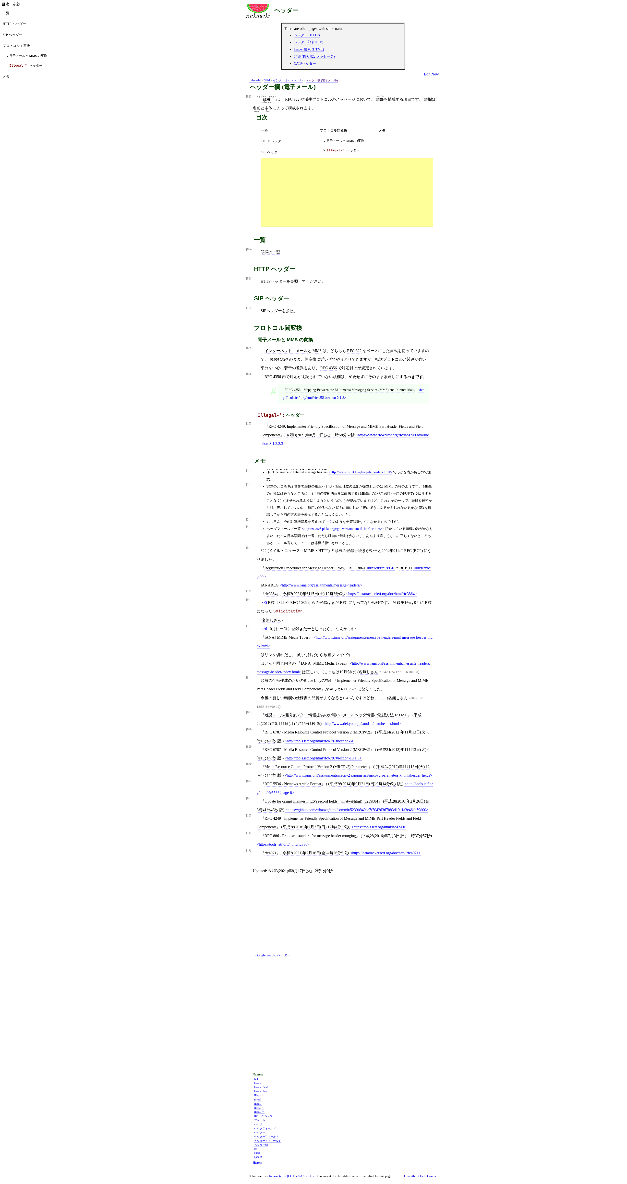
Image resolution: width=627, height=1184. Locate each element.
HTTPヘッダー (273, 281)
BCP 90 (405, 568)
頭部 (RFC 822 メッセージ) (314, 56)
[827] (249, 712)
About (415, 1176)
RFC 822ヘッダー (264, 1115)
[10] (248, 815)
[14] (248, 850)
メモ (382, 130)
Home (406, 1176)
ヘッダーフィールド (266, 1136)
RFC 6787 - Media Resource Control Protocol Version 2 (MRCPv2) (317, 732)
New (435, 74)
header (258, 1083)
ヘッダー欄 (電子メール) (322, 80)
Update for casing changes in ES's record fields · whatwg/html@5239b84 (321, 801)
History (258, 1162)
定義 (16, 4)
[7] (248, 626)
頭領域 (258, 1157)
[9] (248, 798)
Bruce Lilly (312, 680)
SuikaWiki (255, 80)
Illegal (257, 1095)
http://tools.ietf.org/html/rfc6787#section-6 (319, 741)
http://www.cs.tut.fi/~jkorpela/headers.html (360, 472)
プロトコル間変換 (333, 130)
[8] (248, 677)
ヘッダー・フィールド (267, 1140)
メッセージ (345, 99)
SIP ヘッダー (271, 152)
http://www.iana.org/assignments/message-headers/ (321, 585)
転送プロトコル (389, 359)
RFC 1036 (298, 602)
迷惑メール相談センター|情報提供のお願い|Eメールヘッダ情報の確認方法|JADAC (336, 715)
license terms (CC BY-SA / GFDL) (291, 1176)
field (256, 1078)
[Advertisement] (347, 192)
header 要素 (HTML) (309, 49)
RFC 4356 (328, 368)
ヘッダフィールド (265, 1128)
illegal (257, 1099)
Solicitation (288, 611)
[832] (249, 781)
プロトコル (322, 99)
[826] (249, 374)
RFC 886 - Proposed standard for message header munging (310, 836)
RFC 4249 (349, 689)
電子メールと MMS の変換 (345, 141)
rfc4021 (271, 853)
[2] (248, 484)
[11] (248, 833)
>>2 (328, 522)
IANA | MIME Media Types (287, 637)
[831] (249, 278)
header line (260, 1091)
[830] (249, 764)
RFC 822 (292, 99)
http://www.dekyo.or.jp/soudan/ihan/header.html (362, 723)
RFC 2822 (276, 602)
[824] (249, 249)
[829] (249, 746)
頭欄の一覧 (270, 252)
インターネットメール (287, 80)
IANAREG (270, 585)
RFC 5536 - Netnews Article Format (293, 784)
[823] (249, 96)
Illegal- (258, 1103)
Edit (427, 74)
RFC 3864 (357, 568)
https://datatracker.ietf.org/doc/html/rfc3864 (381, 594)
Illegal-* (259, 1107)
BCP (418, 551)
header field (261, 1087)
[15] (248, 423)
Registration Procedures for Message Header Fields (304, 568)
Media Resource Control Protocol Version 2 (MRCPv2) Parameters (316, 767)
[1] (248, 470)
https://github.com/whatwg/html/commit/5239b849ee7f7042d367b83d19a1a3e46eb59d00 (357, 810)
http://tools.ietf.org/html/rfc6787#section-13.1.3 (323, 758)
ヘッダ (258, 1124)
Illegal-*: (271, 415)
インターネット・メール (286, 351)
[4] (248, 526)
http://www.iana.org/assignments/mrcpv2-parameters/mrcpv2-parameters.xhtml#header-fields (358, 775)
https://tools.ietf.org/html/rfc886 (283, 844)
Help (423, 1176)
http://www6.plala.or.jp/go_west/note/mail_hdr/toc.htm (342, 529)
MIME (389, 486)
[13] (248, 591)
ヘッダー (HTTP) (307, 35)
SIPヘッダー (271, 311)
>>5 (264, 602)
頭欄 (428, 99)
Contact (432, 1176)
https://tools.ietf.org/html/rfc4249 (378, 827)
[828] (249, 729)
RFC (408, 551)
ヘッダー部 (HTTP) (308, 42)
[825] (249, 348)
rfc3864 (271, 594)
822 (290, 486)
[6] (248, 599)
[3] (248, 519)
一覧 (264, 130)
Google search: (273, 955)
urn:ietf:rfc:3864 (380, 568)
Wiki (267, 80)
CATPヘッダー (305, 63)
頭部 (380, 99)
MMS (317, 351)
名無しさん (271, 620)
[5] (248, 547)
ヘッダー (286, 10)
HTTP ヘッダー (273, 141)
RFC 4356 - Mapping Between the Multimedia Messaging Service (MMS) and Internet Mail (350, 390)
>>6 (264, 629)
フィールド (261, 1120)
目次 (5, 4)
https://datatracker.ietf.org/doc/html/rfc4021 (385, 853)
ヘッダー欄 (261, 1144)
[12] (248, 308)
